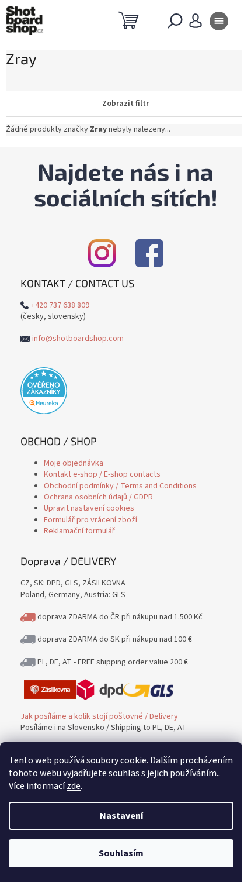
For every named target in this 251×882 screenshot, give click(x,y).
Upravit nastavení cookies (89, 508)
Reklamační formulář (79, 531)
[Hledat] (175, 23)
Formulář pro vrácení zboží (90, 520)
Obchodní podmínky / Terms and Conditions (120, 486)
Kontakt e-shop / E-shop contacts (102, 474)
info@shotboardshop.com (78, 338)
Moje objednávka (73, 463)
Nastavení (121, 815)
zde (74, 786)
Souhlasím (121, 853)
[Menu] (219, 23)
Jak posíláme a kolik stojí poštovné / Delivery (99, 716)
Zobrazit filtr (125, 103)
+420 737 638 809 (60, 305)
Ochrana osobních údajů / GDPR (98, 497)
